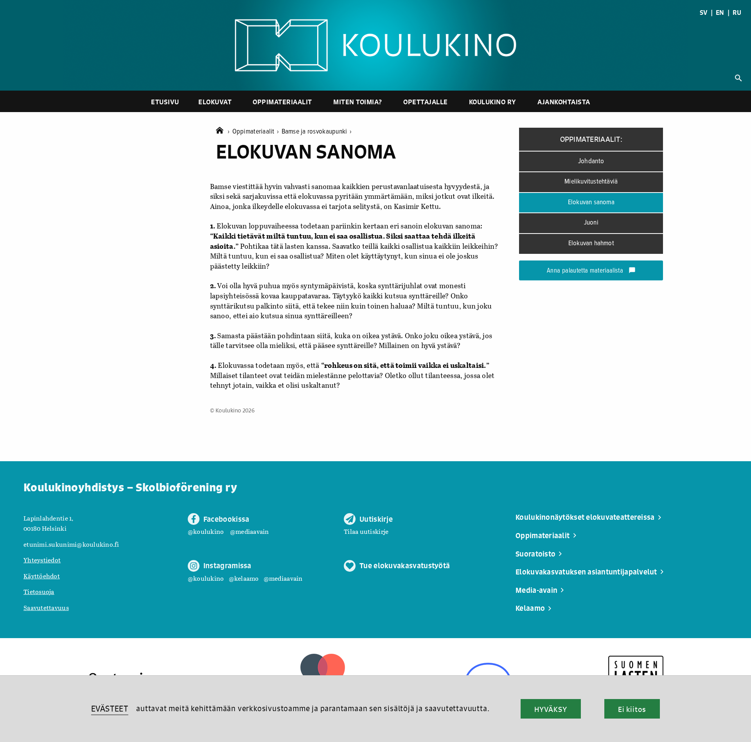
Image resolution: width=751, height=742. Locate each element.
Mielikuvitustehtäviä (591, 181)
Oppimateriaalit (282, 102)
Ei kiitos (632, 709)
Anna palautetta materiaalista (591, 271)
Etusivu (165, 102)
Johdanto (591, 161)
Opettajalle (425, 102)
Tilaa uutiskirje (366, 531)
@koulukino (206, 531)
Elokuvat (215, 102)
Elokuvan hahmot (591, 243)
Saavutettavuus (46, 607)
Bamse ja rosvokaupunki (317, 131)
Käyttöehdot (41, 575)
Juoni (591, 222)
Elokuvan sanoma (591, 202)
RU (737, 12)
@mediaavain (249, 531)
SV (704, 12)
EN (720, 12)
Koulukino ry (492, 102)
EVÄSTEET (109, 708)
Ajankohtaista (563, 102)
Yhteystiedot (42, 559)
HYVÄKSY (550, 709)
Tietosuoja (38, 591)
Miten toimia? (357, 102)
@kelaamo (244, 578)
